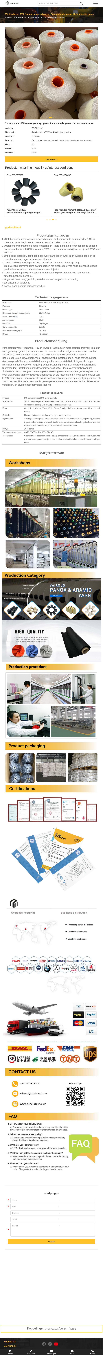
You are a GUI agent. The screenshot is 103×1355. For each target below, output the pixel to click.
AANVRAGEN (10, 1346)
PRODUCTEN (10, 1342)
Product (8, 17)
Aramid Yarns (33, 17)
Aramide (19, 17)
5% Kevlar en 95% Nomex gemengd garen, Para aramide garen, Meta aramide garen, (56, 17)
